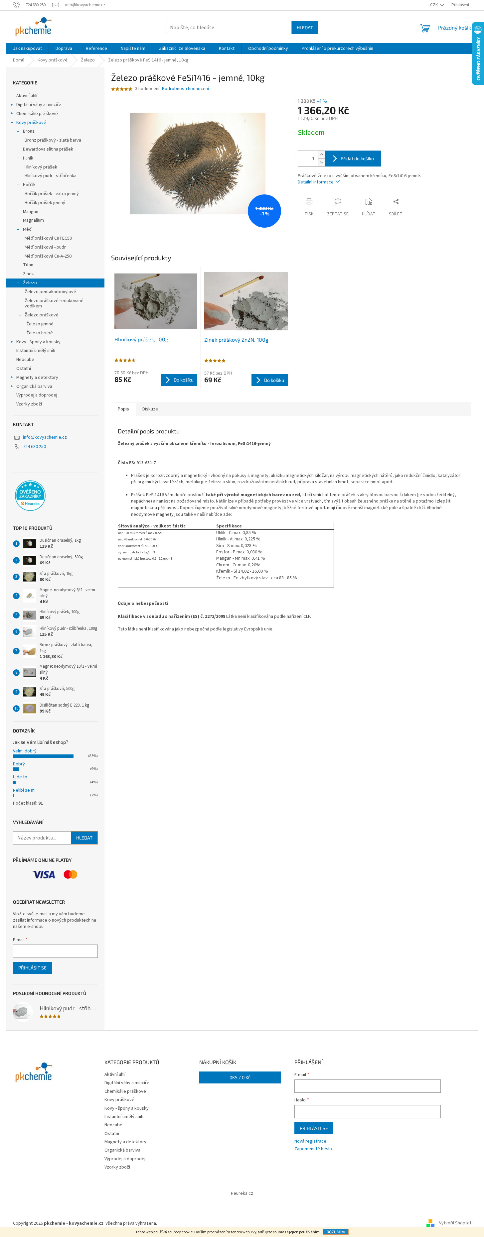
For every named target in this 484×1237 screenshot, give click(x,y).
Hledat (305, 27)
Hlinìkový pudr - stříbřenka (51, 175)
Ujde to (20, 777)
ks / (240, 1077)
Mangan (30, 211)
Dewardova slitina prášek (48, 149)
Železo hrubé (39, 333)
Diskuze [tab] (150, 409)
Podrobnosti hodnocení (185, 89)
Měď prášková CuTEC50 (48, 238)
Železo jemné (40, 324)
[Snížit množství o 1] (321, 162)
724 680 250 (34, 446)
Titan (28, 265)
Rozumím (336, 1231)
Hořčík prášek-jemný (45, 202)
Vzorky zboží (29, 404)
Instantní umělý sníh (35, 350)
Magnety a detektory (37, 377)
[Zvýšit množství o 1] (321, 155)
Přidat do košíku (357, 158)
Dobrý (19, 764)
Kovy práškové (31, 122)
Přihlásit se (32, 967)
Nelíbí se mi (24, 790)
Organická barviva (34, 386)
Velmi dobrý (25, 751)
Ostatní (23, 368)
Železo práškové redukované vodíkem (54, 303)
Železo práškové (42, 315)
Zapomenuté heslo (313, 1149)
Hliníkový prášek (41, 167)
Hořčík (29, 184)
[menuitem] (27, 48)
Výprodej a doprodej (36, 395)
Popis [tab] (123, 409)
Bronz (29, 131)
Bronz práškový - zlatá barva (53, 140)
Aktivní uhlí (26, 95)
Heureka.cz (242, 1193)
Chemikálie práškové (37, 113)
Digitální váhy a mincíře (38, 104)
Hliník (28, 158)
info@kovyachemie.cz (45, 437)
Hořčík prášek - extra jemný (52, 193)
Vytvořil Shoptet (455, 1223)
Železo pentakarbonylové (50, 291)
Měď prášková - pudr (45, 247)
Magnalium (33, 220)
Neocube (25, 359)
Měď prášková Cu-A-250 (48, 256)
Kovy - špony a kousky (38, 342)
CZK (434, 5)
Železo (30, 283)
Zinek (28, 274)
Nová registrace (310, 1141)
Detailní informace (316, 182)
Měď (27, 229)
